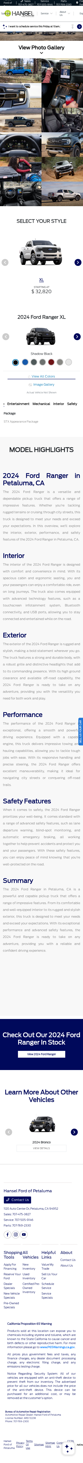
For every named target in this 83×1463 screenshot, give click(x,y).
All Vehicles (31, 1255)
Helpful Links (49, 1255)
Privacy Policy (20, 1444)
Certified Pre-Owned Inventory (31, 1288)
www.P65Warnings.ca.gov (57, 1347)
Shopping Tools (13, 1255)
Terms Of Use (29, 1444)
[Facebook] (7, 1234)
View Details (41, 1148)
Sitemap (39, 1444)
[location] (77, 2)
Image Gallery (43, 384)
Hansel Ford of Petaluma (9, 1444)
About (66, 1252)
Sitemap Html (50, 1444)
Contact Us (20, 1200)
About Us (66, 1265)
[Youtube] (24, 1234)
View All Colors (43, 376)
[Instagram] (15, 1234)
